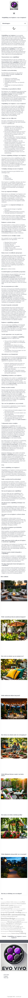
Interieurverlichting (13, 920)
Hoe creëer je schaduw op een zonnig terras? (12, 656)
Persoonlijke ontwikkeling (5, 928)
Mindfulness (3, 923)
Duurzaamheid (21, 903)
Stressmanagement (5, 931)
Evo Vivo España (6, 986)
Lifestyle (4, 936)
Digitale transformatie (11, 903)
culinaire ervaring (18, 902)
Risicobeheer (7, 929)
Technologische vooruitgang (6, 933)
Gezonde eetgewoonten (5, 910)
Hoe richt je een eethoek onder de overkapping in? (14, 734)
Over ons (6, 977)
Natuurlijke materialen (15, 925)
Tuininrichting (15, 933)
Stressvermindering (16, 931)
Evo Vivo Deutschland (8, 983)
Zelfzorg (22, 933)
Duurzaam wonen (7, 905)
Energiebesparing (6, 909)
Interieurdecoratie (12, 916)
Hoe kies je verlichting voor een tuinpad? (11, 893)
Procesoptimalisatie (15, 928)
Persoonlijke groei (18, 926)
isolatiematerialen (21, 920)
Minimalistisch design (6, 925)
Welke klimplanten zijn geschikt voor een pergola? (14, 854)
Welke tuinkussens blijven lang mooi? (10, 695)
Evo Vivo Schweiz (6, 992)
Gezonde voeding (14, 912)
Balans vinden (10, 902)
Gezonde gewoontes (12, 910)
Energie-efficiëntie (14, 907)
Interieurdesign (8, 918)
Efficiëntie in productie (18, 905)
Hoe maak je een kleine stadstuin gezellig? (11, 814)
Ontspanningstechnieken (7, 926)
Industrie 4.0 (24, 912)
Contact (6, 976)
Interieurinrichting (19, 918)
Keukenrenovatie (4, 922)
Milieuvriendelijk (24, 922)
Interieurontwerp (5, 920)
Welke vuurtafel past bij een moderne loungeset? (13, 616)
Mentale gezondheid (14, 922)
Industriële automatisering (13, 914)
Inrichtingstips (4, 916)
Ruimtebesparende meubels (16, 929)
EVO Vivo (6, 974)
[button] (14, 13)
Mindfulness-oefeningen (14, 924)
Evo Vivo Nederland (7, 989)
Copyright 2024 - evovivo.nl (14, 996)
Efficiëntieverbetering (5, 907)
